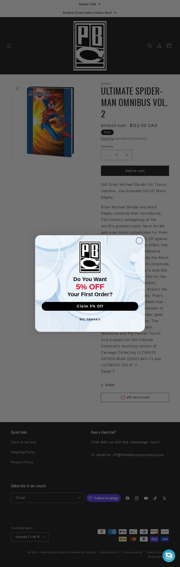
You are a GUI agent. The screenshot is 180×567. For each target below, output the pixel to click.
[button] (168, 555)
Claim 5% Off (90, 306)
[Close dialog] (139, 240)
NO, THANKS (90, 319)
